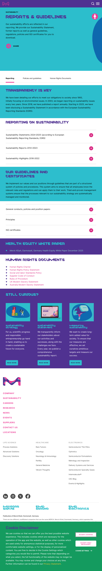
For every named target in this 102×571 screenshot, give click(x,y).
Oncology (40, 452)
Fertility (39, 461)
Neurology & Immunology (46, 456)
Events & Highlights (76, 483)
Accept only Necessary (85, 543)
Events (7, 417)
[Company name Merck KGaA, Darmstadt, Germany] (5, 3)
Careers (8, 403)
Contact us (10, 427)
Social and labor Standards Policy (26, 273)
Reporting (10, 78)
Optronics (73, 452)
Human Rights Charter (20, 267)
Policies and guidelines (32, 78)
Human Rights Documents (60, 78)
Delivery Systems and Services (81, 465)
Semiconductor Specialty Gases (82, 470)
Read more (12, 363)
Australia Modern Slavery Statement (27, 284)
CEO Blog (72, 479)
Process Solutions (10, 447)
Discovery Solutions (11, 456)
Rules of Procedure (19, 278)
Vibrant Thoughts (43, 470)
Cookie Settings (82, 551)
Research (9, 408)
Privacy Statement (52, 564)
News (6, 413)
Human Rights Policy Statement (24, 270)
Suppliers (9, 422)
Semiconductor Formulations (80, 456)
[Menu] (98, 4)
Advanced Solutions (11, 452)
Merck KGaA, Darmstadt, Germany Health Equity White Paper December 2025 (46, 250)
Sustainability (12, 12)
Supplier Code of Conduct (22, 276)
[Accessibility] (95, 16)
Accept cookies (86, 535)
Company (8, 393)
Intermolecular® (75, 474)
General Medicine (43, 465)
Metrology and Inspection (79, 461)
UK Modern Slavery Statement (24, 281)
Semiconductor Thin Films (79, 447)
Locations (9, 432)
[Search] (92, 3)
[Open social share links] (8, 46)
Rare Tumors (41, 447)
